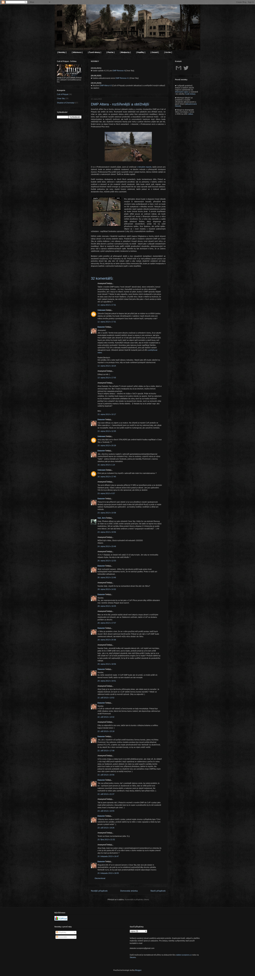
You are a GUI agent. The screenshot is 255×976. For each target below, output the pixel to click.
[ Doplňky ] (140, 52)
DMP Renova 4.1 (122, 78)
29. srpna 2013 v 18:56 (107, 664)
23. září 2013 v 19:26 (106, 828)
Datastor (101, 327)
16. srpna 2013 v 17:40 (107, 477)
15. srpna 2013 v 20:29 (107, 445)
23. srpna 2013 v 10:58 (107, 513)
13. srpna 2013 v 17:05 (107, 378)
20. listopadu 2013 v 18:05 (108, 873)
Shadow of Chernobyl (65, 103)
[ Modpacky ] (125, 52)
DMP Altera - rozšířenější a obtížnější (120, 104)
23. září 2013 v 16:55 (106, 811)
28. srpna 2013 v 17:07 (107, 623)
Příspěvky (62, 932)
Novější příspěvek (99, 891)
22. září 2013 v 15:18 (106, 731)
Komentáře (62, 937)
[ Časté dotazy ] (94, 52)
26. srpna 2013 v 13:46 (107, 577)
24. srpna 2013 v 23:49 (107, 546)
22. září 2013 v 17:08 (106, 751)
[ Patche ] (111, 52)
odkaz (190, 114)
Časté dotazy (190, 94)
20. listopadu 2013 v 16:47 (108, 856)
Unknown (101, 310)
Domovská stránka (129, 891)
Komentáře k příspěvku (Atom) (137, 900)
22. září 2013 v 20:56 (106, 775)
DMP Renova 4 (119, 71)
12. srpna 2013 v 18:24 (107, 366)
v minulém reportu (144, 167)
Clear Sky (61, 98)
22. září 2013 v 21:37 (106, 794)
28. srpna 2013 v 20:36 (107, 640)
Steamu (133, 957)
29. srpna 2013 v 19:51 (107, 681)
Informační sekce (182, 92)
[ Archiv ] (168, 52)
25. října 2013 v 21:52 (106, 840)
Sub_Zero (102, 518)
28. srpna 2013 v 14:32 (107, 589)
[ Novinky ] (61, 52)
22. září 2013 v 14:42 (106, 717)
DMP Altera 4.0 (106, 86)
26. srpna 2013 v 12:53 (107, 561)
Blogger (138, 970)
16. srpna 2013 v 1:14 (106, 465)
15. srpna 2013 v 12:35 (107, 431)
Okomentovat (100, 878)
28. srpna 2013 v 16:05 (107, 606)
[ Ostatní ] (155, 52)
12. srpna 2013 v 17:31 (107, 305)
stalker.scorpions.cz (184, 955)
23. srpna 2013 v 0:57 (106, 493)
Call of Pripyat (62, 94)
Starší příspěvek (158, 891)
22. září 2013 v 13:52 (106, 698)
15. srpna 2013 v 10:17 (107, 414)
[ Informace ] (77, 52)
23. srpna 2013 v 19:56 (107, 532)
